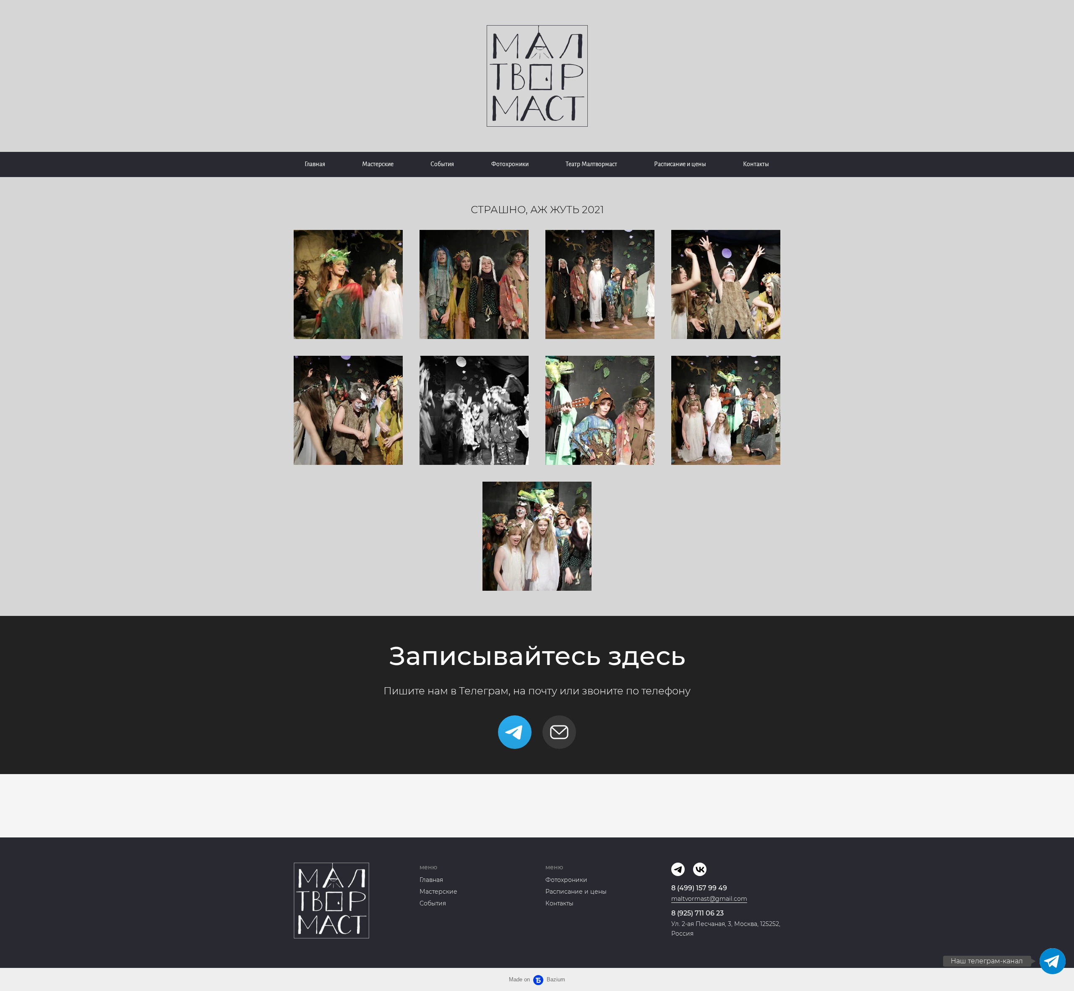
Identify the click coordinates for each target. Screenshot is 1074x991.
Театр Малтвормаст (591, 164)
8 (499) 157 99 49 (699, 888)
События (442, 164)
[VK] (699, 869)
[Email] (559, 732)
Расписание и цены (680, 164)
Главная (315, 164)
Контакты (756, 164)
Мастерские (378, 164)
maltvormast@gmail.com (709, 898)
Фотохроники (510, 164)
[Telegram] (515, 732)
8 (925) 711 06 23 (697, 913)
